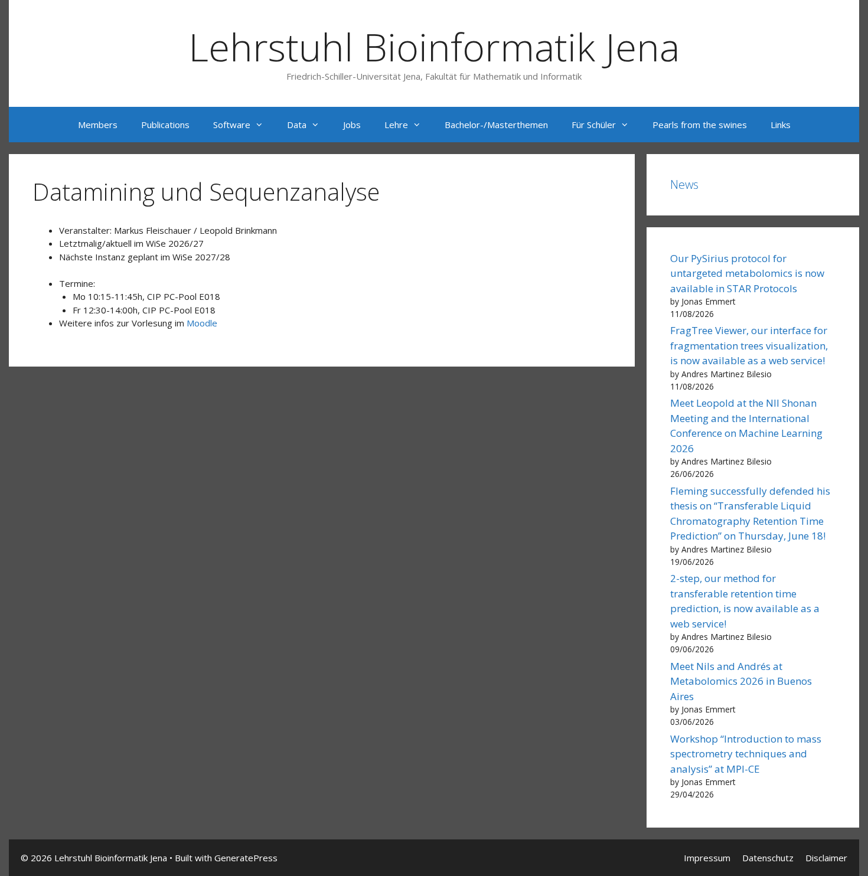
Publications (165, 124)
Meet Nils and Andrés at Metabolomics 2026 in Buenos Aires (741, 681)
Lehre (396, 124)
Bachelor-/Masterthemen (496, 124)
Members (98, 124)
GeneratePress (246, 858)
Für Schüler (594, 124)
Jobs (352, 124)
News (684, 184)
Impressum (707, 858)
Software (231, 124)
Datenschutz (768, 858)
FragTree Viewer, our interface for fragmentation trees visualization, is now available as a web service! (749, 345)
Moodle (202, 323)
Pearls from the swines (699, 124)
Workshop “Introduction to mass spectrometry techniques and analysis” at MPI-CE (745, 754)
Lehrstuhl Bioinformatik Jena (434, 47)
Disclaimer (826, 858)
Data (296, 124)
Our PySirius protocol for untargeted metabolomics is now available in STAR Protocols (747, 273)
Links (781, 124)
